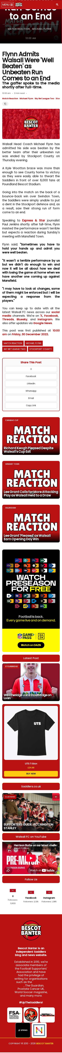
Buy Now (31, 774)
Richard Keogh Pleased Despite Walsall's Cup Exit (28, 449)
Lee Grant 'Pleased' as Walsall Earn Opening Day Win (27, 537)
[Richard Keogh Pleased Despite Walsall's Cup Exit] (31, 436)
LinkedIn (31, 383)
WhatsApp (31, 390)
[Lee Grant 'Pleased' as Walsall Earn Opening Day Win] (31, 523)
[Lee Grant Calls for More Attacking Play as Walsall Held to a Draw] (31, 480)
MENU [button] (6, 4)
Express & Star (33, 220)
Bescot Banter (44, 1043)
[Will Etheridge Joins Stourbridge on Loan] (31, 682)
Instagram (45, 319)
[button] (57, 4)
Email (31, 398)
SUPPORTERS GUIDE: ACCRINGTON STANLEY (28, 826)
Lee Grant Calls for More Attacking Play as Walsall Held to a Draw (31, 493)
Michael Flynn (41, 28)
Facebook (51, 316)
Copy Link (31, 405)
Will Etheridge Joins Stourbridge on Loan (27, 696)
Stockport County (40, 349)
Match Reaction (19, 28)
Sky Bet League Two (44, 98)
